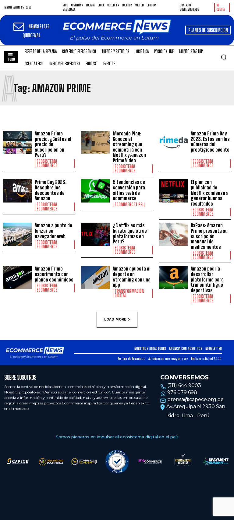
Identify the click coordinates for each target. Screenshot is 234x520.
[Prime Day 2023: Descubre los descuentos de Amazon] (17, 191)
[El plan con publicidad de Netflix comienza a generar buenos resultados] (173, 191)
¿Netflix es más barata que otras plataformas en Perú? (130, 233)
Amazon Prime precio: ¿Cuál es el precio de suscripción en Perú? (53, 144)
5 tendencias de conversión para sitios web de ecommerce (129, 190)
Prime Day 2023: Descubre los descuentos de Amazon (50, 190)
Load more (115, 319)
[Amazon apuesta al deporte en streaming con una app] (95, 277)
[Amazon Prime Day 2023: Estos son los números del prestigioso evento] (173, 142)
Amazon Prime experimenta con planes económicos (54, 274)
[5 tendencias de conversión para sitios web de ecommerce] (95, 191)
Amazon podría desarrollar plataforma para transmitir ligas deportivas (207, 279)
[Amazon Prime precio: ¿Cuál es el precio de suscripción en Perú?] (17, 142)
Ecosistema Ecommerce (47, 163)
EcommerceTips (129, 205)
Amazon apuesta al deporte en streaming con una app (132, 277)
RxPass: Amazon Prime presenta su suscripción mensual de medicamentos (209, 235)
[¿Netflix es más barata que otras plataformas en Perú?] (95, 234)
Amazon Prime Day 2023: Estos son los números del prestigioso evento (210, 144)
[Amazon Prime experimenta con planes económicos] (17, 277)
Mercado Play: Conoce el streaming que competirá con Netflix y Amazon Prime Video (129, 147)
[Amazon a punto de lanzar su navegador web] (17, 234)
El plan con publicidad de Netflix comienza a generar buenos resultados (210, 192)
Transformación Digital (129, 293)
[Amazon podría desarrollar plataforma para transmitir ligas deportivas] (173, 277)
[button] (224, 57)
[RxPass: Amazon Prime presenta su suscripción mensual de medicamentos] (173, 234)
